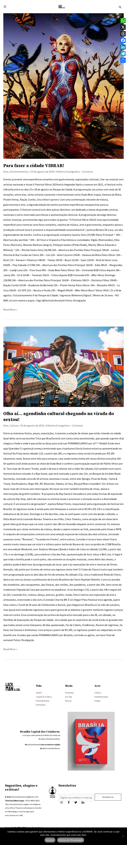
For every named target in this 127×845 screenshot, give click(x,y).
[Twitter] (75, 802)
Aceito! (50, 840)
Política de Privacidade (71, 840)
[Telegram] (123, 53)
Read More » (10, 309)
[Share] (123, 60)
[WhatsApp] (123, 20)
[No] (123, 836)
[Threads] (123, 33)
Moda (68, 686)
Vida (39, 686)
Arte (5, 171)
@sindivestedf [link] (34, 744)
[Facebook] (68, 802)
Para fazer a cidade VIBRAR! (33, 166)
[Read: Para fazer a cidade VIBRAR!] (63, 83)
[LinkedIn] (82, 802)
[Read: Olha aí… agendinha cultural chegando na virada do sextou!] (63, 367)
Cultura (14, 425)
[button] (120, 6)
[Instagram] (61, 802)
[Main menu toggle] (5, 6)
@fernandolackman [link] (51, 748)
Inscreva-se (108, 797)
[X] (123, 27)
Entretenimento (19, 171)
